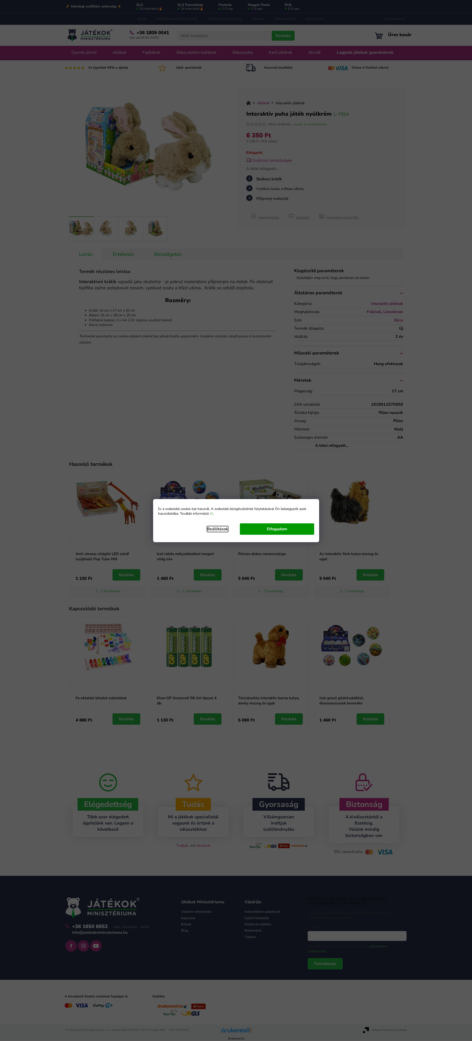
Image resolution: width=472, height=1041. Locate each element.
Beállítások (217, 529)
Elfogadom (277, 529)
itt (211, 513)
